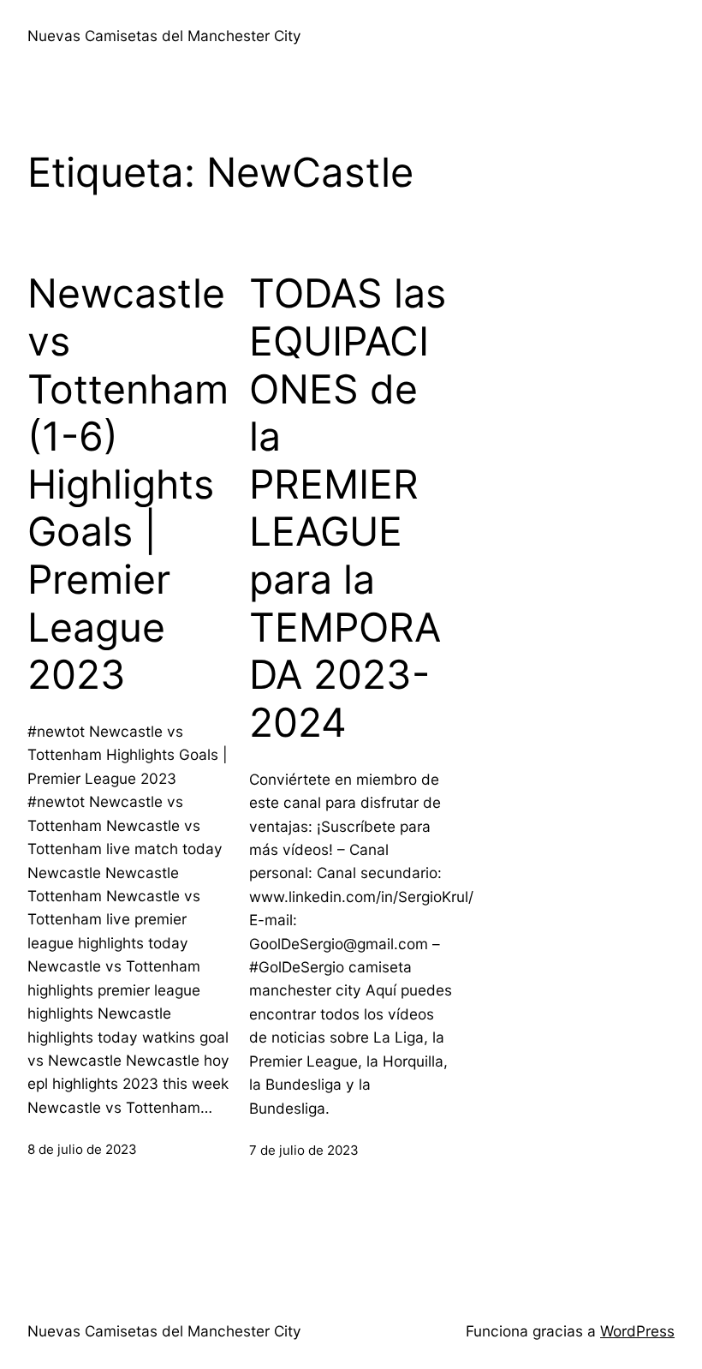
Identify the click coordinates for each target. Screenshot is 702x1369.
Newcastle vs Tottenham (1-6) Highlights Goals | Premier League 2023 (128, 484)
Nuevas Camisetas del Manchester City (164, 36)
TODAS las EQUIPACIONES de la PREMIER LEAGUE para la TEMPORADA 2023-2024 (347, 508)
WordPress (637, 1331)
